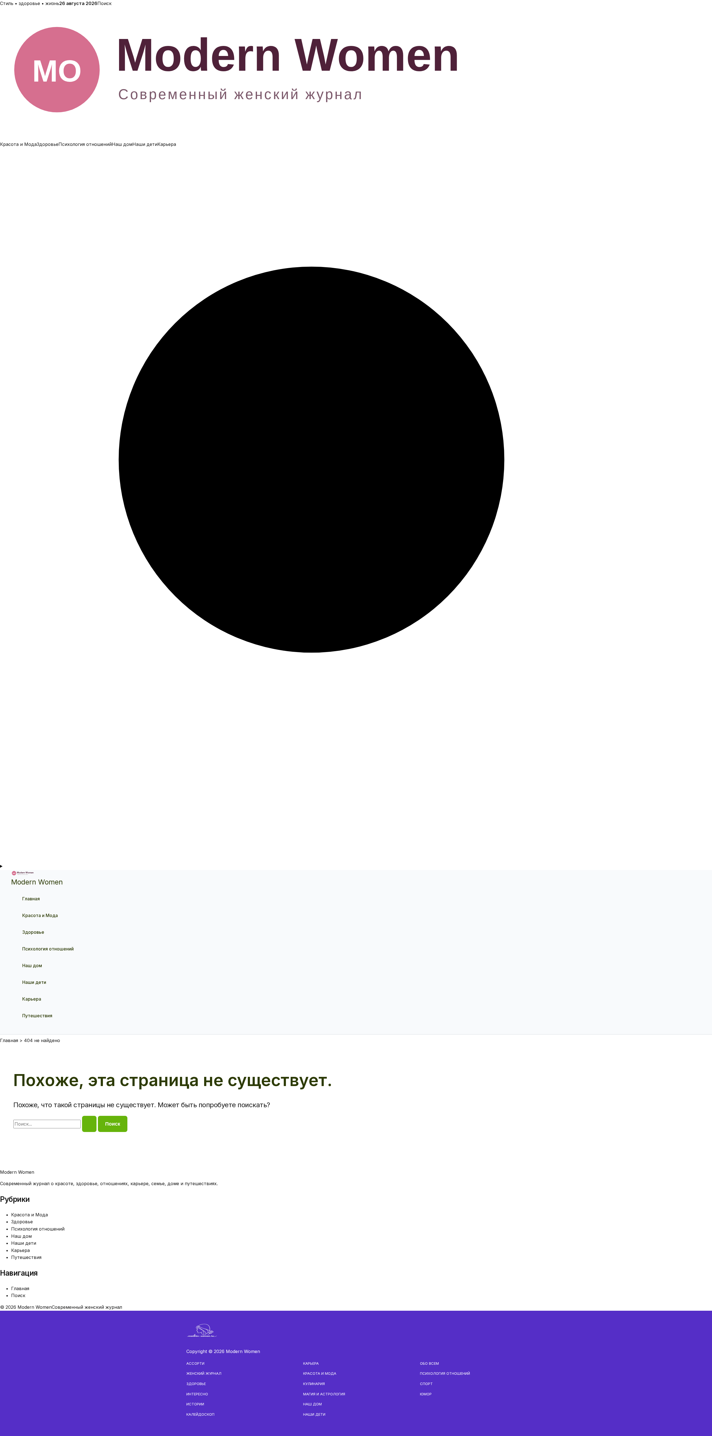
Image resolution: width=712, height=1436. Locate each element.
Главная (31, 898)
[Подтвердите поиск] (89, 1124)
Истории (195, 1404)
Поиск (104, 3)
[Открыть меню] (356, 866)
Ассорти (195, 1363)
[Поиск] (356, 859)
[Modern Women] (356, 137)
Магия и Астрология (324, 1394)
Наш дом (122, 144)
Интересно (197, 1394)
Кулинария (314, 1383)
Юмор (426, 1394)
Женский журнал (203, 1373)
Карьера (166, 144)
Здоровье (47, 144)
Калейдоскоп (200, 1414)
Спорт (426, 1383)
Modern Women (37, 882)
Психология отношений (85, 144)
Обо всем (429, 1363)
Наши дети (144, 144)
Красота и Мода (18, 144)
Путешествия (37, 1015)
